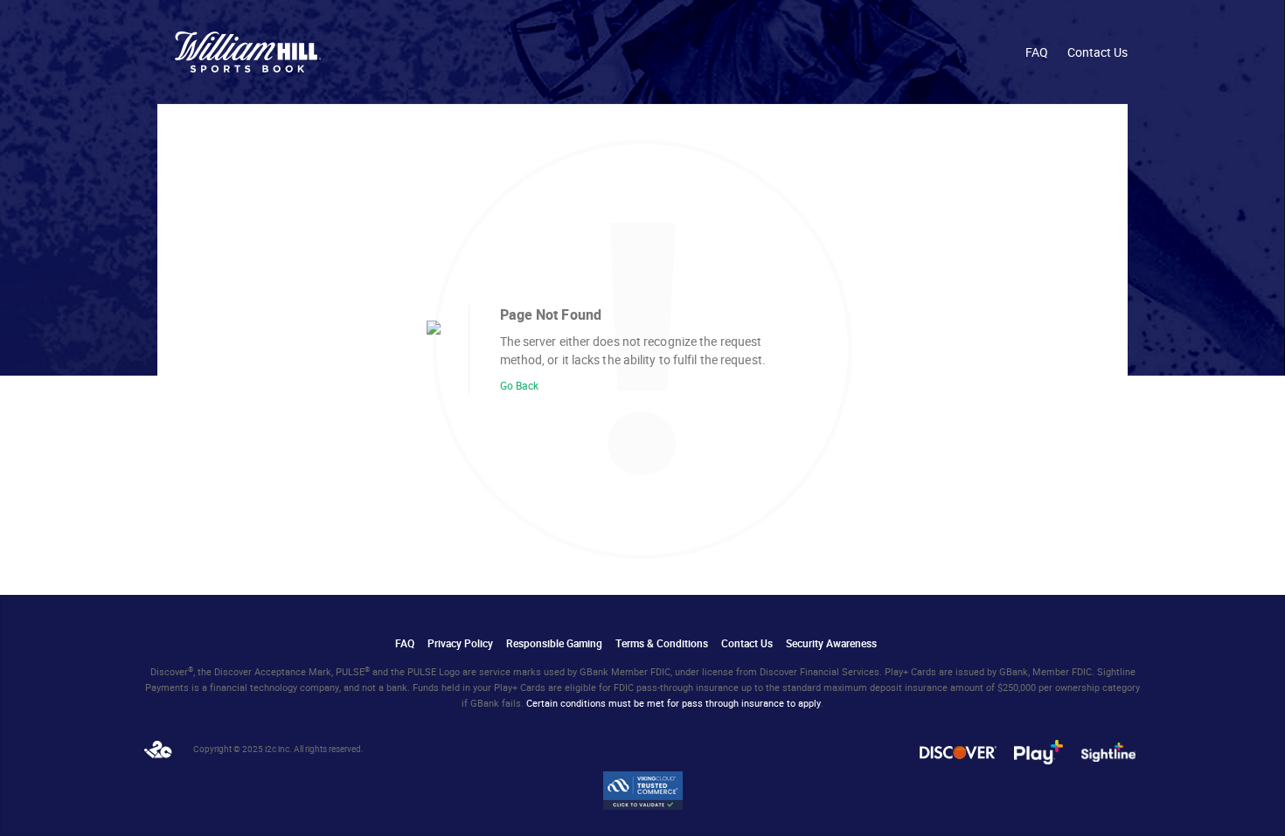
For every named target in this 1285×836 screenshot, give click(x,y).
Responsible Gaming (554, 644)
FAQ (1036, 52)
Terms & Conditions (661, 644)
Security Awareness (831, 644)
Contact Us (1097, 52)
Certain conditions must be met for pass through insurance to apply (673, 703)
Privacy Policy (460, 644)
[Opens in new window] (158, 749)
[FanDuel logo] (248, 52)
